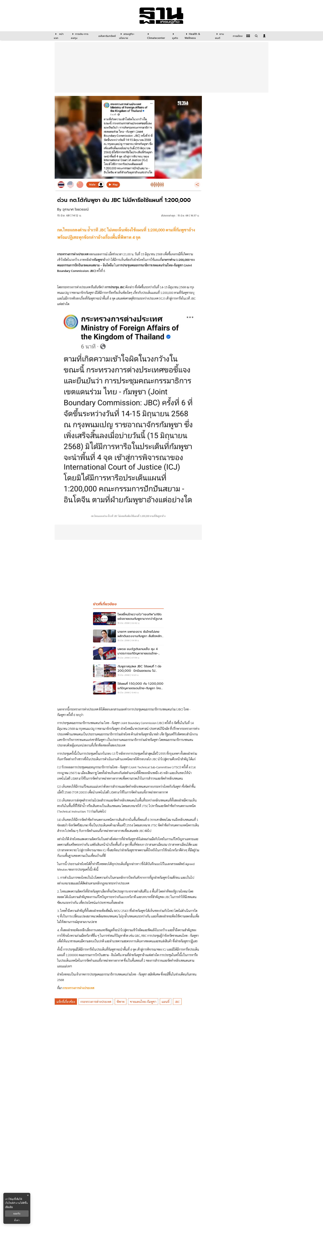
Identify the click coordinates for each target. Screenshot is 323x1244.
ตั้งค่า (17, 1220)
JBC (177, 1002)
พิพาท (120, 1002)
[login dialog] (264, 36)
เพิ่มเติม (9, 1206)
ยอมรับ (16, 1213)
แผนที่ (165, 1002)
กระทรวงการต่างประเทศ (78, 988)
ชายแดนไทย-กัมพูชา (143, 1002)
